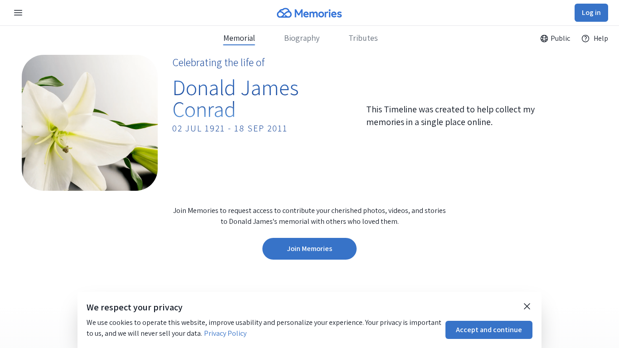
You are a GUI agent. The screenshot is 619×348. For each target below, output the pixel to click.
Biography (301, 38)
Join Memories (309, 248)
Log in (591, 12)
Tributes (363, 38)
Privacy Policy (225, 333)
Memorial (239, 38)
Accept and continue (489, 329)
